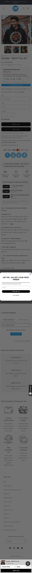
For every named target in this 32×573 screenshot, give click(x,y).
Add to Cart (16, 570)
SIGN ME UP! (16, 291)
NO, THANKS (16, 295)
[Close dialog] (30, 274)
